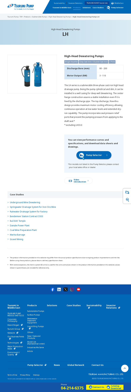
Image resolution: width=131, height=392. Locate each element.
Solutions (87, 7)
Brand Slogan (13, 325)
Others (30, 332)
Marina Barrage (17, 234)
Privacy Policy (25, 375)
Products (77, 7)
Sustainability (59, 3)
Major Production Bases (15, 347)
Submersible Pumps (35, 311)
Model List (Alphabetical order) (36, 343)
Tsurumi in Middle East (62, 7)
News (57, 365)
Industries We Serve (35, 347)
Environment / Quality (14, 353)
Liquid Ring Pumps (35, 326)
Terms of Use (12, 375)
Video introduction (80, 180)
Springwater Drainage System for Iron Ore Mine (33, 207)
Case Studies (98, 7)
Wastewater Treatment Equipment (32, 320)
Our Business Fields (16, 336)
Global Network (75, 365)
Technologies (13, 343)
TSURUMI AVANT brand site (97, 3)
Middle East (118, 3)
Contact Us (98, 365)
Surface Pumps (33, 315)
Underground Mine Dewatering (25, 202)
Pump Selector (94, 155)
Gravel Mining (16, 239)
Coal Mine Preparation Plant (23, 230)
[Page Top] (125, 368)
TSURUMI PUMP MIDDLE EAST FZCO (16, 314)
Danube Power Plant (19, 225)
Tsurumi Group (14, 329)
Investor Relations (75, 3)
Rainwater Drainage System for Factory (28, 211)
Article (30, 351)
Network (11, 333)
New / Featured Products (33, 337)
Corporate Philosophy (12, 320)
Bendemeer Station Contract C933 (26, 216)
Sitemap (36, 375)
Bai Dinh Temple (18, 221)
